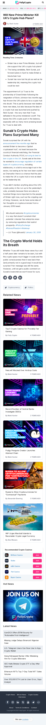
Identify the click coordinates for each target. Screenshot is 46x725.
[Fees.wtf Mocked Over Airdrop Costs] (23, 353)
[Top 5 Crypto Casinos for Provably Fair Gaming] (23, 312)
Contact (34, 708)
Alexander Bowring (15, 498)
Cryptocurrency (14, 287)
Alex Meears (12, 540)
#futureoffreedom (13, 228)
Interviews (22, 697)
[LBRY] (38, 702)
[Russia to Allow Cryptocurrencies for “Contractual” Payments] (23, 475)
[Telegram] (33, 702)
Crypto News (10, 694)
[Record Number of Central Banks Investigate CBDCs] (23, 392)
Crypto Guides (33, 694)
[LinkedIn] (18, 702)
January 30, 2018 (33, 232)
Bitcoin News (21, 694)
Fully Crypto (12, 335)
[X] (23, 702)
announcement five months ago (16, 143)
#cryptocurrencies (31, 213)
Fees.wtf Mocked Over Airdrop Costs (21, 370)
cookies (25, 719)
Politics (30, 287)
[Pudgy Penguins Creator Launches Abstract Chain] (23, 434)
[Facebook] (8, 702)
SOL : (18, 8)
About (11, 708)
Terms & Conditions (22, 708)
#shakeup (25, 228)
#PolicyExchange (23, 225)
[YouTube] (28, 702)
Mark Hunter (12, 374)
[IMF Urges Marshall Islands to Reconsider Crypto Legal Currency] (23, 516)
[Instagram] (13, 702)
